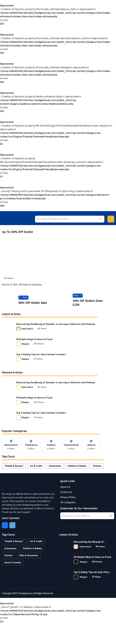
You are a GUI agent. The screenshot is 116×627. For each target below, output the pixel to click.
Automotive (55, 466)
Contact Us (66, 492)
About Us (65, 487)
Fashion (97, 466)
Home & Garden (12, 562)
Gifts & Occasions (28, 555)
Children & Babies (77, 466)
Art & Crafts (36, 466)
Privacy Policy (68, 497)
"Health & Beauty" (13, 466)
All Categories (68, 502)
